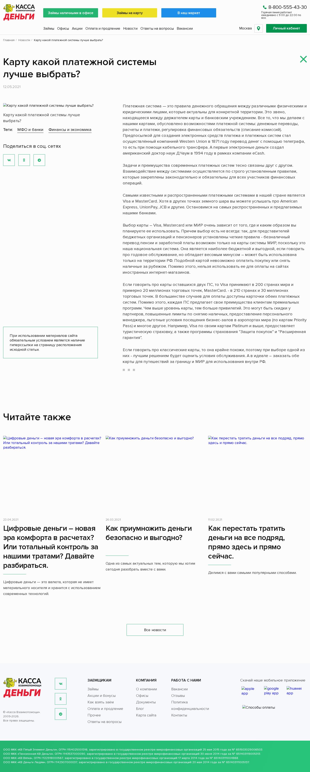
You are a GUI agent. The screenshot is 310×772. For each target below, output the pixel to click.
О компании (146, 689)
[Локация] (258, 28)
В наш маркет (189, 13)
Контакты (179, 715)
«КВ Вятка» (25, 758)
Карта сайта (146, 715)
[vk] (60, 683)
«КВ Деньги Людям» (31, 762)
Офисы (63, 28)
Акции (77, 28)
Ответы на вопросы (157, 28)
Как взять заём (101, 702)
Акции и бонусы (102, 695)
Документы (146, 702)
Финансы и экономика (70, 129)
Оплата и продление (102, 28)
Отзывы (178, 695)
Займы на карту (130, 13)
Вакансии (185, 28)
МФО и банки (30, 129)
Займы (48, 28)
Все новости (155, 630)
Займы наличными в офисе (70, 13)
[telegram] (60, 714)
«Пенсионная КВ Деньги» (35, 754)
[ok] (60, 699)
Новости (130, 28)
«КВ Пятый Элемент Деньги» (37, 749)
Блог (140, 708)
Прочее (94, 715)
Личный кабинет (286, 28)
